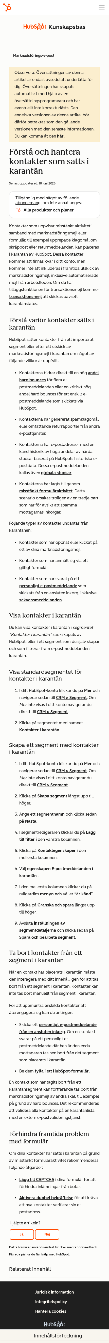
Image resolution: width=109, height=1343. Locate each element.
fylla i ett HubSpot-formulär (62, 1071)
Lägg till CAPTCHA (36, 1179)
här (60, 136)
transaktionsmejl (25, 296)
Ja (22, 1234)
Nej (47, 1234)
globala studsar (56, 472)
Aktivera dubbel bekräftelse (46, 1197)
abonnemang (28, 202)
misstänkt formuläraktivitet (45, 491)
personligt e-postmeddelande (48, 585)
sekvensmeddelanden (40, 600)
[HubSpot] (7, 7)
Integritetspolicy (51, 1301)
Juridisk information (54, 1292)
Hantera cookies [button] (50, 1311)
